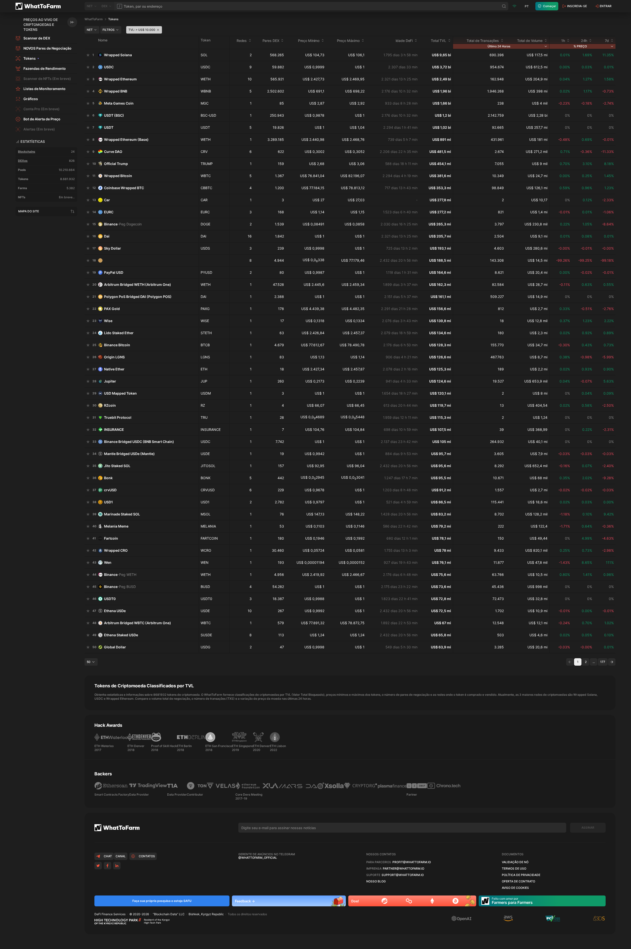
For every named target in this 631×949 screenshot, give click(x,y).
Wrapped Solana (118, 55)
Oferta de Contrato (518, 881)
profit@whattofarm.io (411, 862)
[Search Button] (504, 6)
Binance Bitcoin (117, 345)
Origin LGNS (114, 357)
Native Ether (114, 369)
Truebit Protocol (117, 417)
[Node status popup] (514, 6)
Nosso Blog (376, 881)
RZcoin (110, 405)
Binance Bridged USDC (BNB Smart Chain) (139, 441)
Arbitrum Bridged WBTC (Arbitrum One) (137, 623)
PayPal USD (113, 272)
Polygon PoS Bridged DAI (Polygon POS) (138, 296)
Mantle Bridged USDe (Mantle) (129, 454)
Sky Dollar (112, 248)
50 (88, 662)
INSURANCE (114, 429)
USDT (108, 127)
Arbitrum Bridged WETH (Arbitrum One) (137, 284)
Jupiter (110, 381)
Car (107, 200)
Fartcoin (111, 538)
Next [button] (611, 662)
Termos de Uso (514, 868)
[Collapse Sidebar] (72, 22)
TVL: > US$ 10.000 (141, 30)
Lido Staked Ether (119, 333)
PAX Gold (112, 309)
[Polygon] (408, 900)
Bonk (108, 478)
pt (527, 6)
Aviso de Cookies (515, 888)
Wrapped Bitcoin (118, 176)
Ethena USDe (115, 611)
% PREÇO (580, 46)
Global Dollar (115, 647)
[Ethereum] (432, 900)
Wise (108, 321)
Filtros (109, 30)
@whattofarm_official (257, 857)
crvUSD (110, 490)
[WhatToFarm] (40, 6)
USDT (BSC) (114, 115)
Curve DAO (113, 151)
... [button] (594, 662)
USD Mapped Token (120, 393)
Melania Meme (116, 526)
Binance (123, 224)
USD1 (108, 502)
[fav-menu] (88, 55)
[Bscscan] (384, 900)
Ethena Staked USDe (121, 635)
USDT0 (110, 599)
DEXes (23, 161)
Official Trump (116, 164)
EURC (108, 212)
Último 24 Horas (499, 46)
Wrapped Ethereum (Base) (126, 139)
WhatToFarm (94, 19)
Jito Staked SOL (117, 466)
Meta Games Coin (119, 103)
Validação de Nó (515, 862)
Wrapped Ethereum (120, 79)
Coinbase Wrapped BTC (124, 188)
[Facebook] (107, 865)
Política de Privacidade (521, 875)
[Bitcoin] (455, 900)
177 (602, 662)
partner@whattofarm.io (403, 868)
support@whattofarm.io (403, 875)
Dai (106, 236)
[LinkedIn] (117, 865)
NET (90, 30)
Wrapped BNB (115, 91)
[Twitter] (98, 865)
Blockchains (26, 151)
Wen (107, 562)
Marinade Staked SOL (122, 514)
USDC (109, 67)
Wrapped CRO (116, 550)
